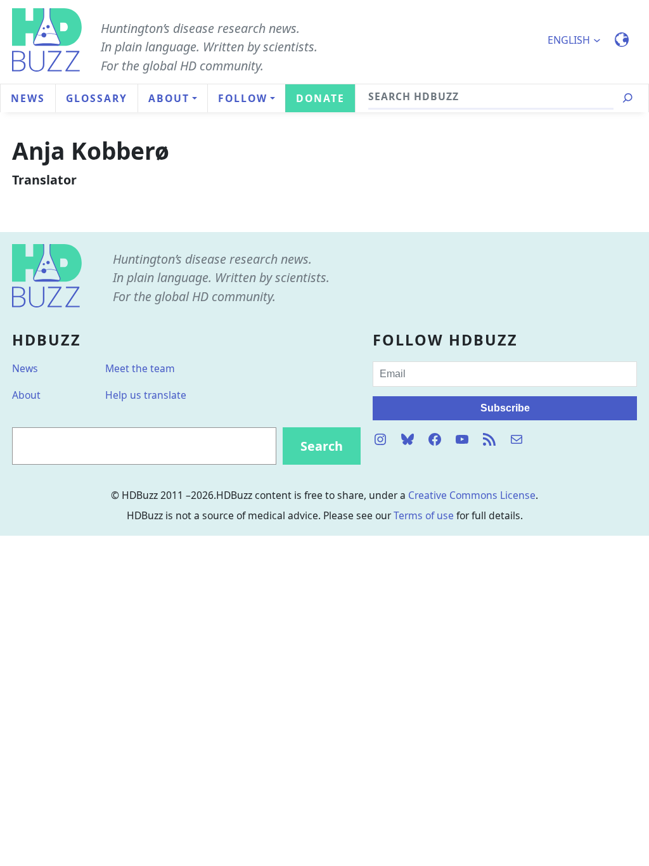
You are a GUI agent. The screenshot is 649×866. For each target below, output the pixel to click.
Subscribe (505, 408)
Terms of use (424, 515)
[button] (579, 39)
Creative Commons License (472, 495)
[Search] (628, 98)
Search (321, 446)
